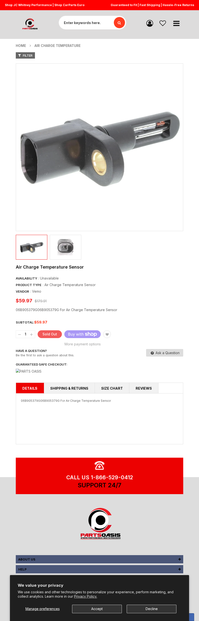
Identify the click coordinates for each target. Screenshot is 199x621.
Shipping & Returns (69, 388)
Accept (97, 609)
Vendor (22, 291)
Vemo (36, 291)
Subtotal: (25, 322)
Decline (152, 609)
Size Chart (112, 388)
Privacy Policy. (85, 596)
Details (29, 388)
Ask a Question (167, 353)
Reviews (144, 388)
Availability (26, 278)
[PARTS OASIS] (99, 524)
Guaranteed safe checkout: (41, 364)
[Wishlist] (162, 23)
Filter (27, 55)
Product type (28, 285)
